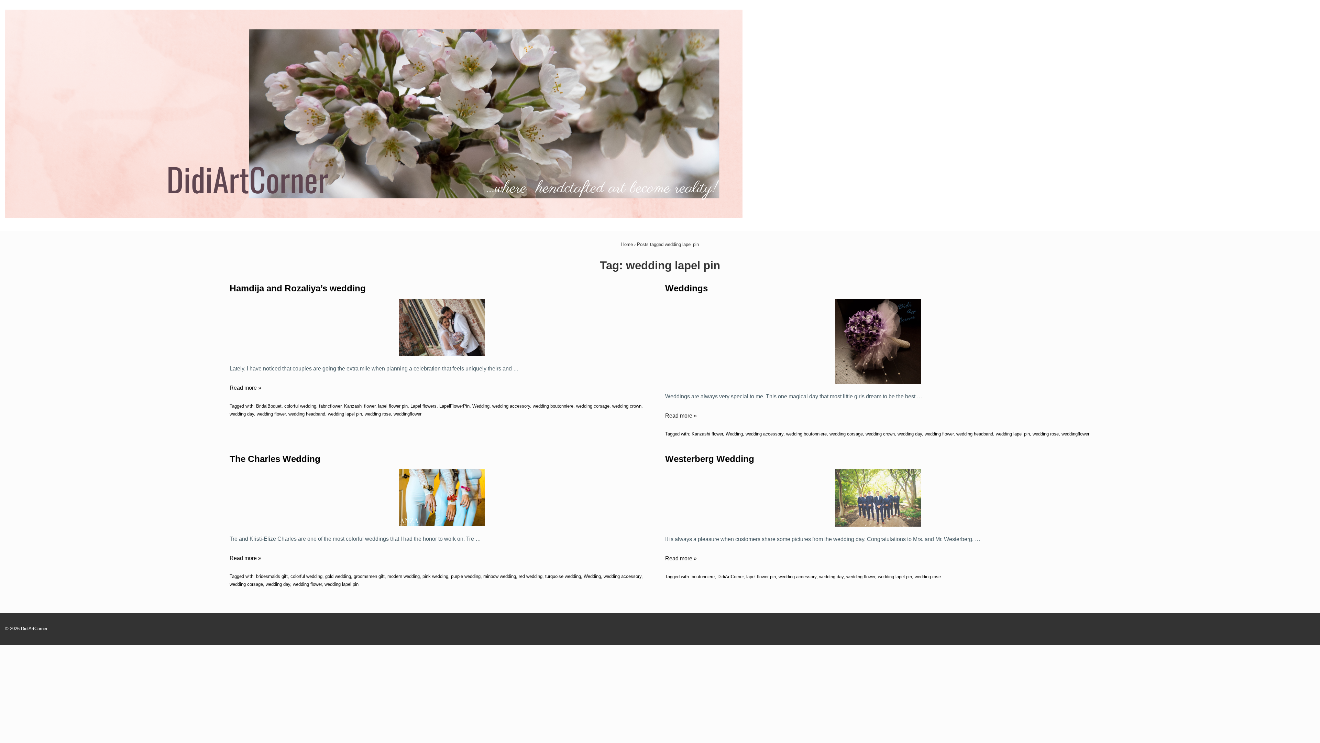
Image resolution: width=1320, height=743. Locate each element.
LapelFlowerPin (454, 406)
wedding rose (378, 414)
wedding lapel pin (345, 414)
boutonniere (703, 576)
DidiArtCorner (730, 576)
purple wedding (466, 576)
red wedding (530, 576)
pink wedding (435, 576)
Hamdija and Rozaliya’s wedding (298, 288)
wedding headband (306, 414)
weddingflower (407, 414)
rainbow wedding (499, 576)
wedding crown (626, 406)
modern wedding (403, 576)
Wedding (481, 406)
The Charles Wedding (275, 459)
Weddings (686, 288)
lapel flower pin (393, 406)
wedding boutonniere (553, 406)
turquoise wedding (563, 576)
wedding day (242, 414)
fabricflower (330, 406)
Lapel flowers (423, 406)
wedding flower (271, 414)
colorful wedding (300, 406)
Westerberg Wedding (709, 459)
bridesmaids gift (272, 576)
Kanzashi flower (359, 406)
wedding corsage (592, 406)
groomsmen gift (369, 576)
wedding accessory (511, 406)
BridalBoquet (269, 406)
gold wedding (338, 576)
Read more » (245, 388)
